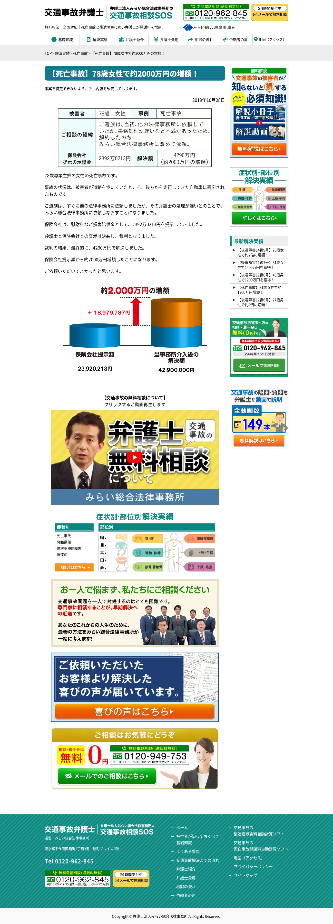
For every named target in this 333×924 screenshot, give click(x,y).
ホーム (182, 827)
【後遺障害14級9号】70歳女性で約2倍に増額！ (260, 252)
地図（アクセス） (249, 858)
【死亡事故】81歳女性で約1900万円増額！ (259, 290)
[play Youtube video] (135, 457)
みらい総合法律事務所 (72, 837)
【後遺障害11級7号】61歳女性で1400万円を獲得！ (260, 265)
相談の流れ (186, 886)
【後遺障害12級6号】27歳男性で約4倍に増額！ (260, 302)
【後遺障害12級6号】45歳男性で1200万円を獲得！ (260, 277)
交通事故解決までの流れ (197, 860)
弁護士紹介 (186, 869)
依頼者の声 (186, 895)
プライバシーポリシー (253, 866)
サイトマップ (245, 875)
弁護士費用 (186, 878)
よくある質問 (188, 851)
